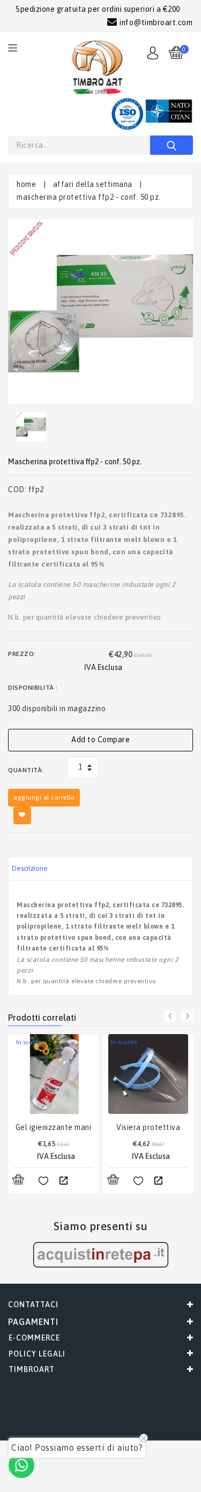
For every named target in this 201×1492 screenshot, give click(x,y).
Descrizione (30, 868)
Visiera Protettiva (148, 1127)
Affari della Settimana (92, 184)
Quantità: (26, 770)
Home (26, 184)
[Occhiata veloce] (63, 1181)
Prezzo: (22, 654)
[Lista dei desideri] (43, 1181)
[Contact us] (21, 1465)
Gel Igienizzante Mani (54, 1127)
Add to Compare (100, 739)
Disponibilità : (33, 687)
